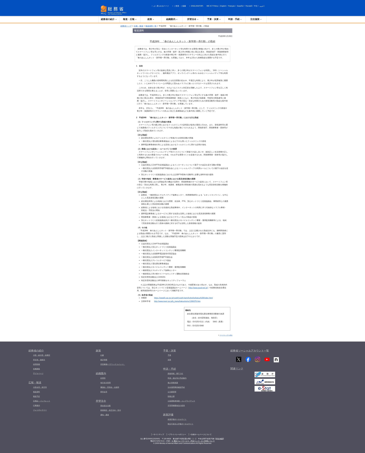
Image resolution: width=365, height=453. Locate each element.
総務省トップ (126, 26)
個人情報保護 (173, 383)
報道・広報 (128, 19)
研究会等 (103, 392)
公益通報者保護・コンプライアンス (181, 401)
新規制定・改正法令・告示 (110, 410)
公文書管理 (172, 392)
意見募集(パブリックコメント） (112, 364)
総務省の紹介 (108, 19)
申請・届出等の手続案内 (177, 378)
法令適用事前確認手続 (176, 387)
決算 (169, 360)
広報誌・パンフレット (41, 401)
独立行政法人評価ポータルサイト (180, 424)
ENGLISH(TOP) (197, 6)
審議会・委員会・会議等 (109, 387)
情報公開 (171, 396)
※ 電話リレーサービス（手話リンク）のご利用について (193, 441)
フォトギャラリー (40, 410)
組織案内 (170, 19)
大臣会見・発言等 (40, 387)
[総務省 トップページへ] (114, 10)
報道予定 (36, 396)
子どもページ (38, 373)
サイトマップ (159, 434)
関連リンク (236, 368)
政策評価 (168, 414)
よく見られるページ (161, 6)
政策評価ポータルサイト (177, 419)
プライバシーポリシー (177, 434)
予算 (169, 355)
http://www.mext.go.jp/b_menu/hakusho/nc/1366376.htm (177, 301)
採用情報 (36, 364)
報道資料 (36, 392)
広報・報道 (138, 26)
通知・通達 (104, 415)
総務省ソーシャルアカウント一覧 (249, 350)
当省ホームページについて (201, 434)
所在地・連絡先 (39, 360)
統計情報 (103, 360)
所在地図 (219, 439)
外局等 (103, 378)
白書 (102, 355)
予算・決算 (213, 19)
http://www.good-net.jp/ (198, 288)
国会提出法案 (105, 406)
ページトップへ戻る (226, 335)
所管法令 (191, 19)
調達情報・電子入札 (175, 374)
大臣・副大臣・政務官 (41, 355)
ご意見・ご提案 (180, 6)
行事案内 (36, 406)
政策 (149, 19)
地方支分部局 (105, 383)
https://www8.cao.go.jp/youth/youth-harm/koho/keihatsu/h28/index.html (183, 298)
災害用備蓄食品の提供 (176, 406)
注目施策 (254, 19)
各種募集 (36, 369)
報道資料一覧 (151, 26)
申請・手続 (234, 19)
